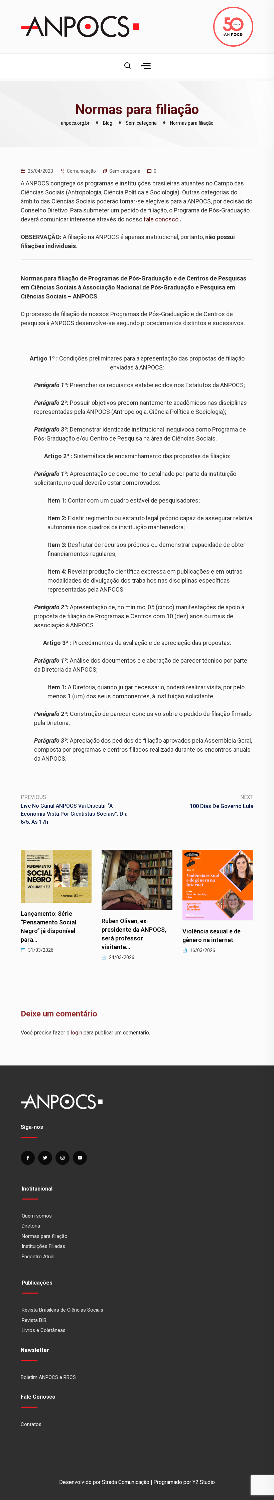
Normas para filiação (44, 1236)
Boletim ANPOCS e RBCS (48, 1377)
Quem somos (37, 1216)
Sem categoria (124, 171)
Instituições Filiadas (43, 1246)
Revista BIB (34, 1320)
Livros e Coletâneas (43, 1330)
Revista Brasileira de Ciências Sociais (62, 1310)
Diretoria (31, 1226)
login (76, 1032)
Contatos (31, 1424)
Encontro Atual (38, 1257)
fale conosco (161, 219)
